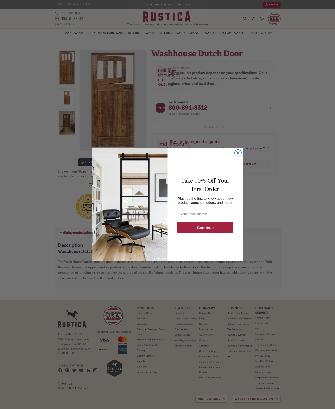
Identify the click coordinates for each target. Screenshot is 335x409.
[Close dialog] (238, 152)
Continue (205, 228)
